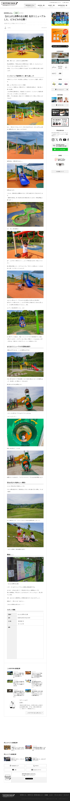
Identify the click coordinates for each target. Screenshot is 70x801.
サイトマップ (66, 794)
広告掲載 (46, 794)
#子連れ (13, 23)
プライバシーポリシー (58, 794)
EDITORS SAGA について (56, 2)
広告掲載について (60, 171)
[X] (56, 139)
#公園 (5, 23)
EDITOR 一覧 (30, 794)
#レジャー (24, 23)
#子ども (9, 23)
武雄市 (16, 13)
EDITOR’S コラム (23, 794)
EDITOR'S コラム (8, 13)
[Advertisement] (25, 729)
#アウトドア (18, 23)
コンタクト (51, 794)
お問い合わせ (66, 2)
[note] (60, 139)
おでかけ (21, 13)
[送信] (67, 46)
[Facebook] (68, 139)
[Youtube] (64, 139)
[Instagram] (53, 139)
